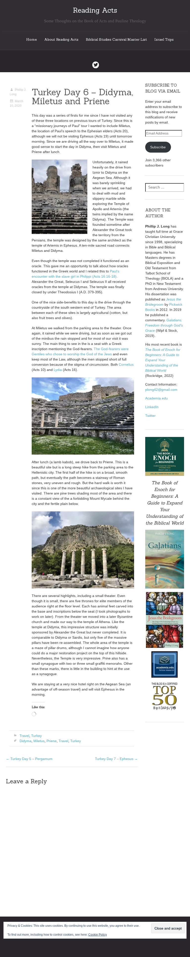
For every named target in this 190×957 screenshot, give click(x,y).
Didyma (25, 741)
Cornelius (126, 364)
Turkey (36, 736)
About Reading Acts (61, 39)
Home (31, 39)
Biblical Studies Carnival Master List (116, 39)
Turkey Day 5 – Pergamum (29, 759)
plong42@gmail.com (161, 390)
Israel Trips (164, 39)
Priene (52, 741)
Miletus (39, 741)
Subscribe (158, 147)
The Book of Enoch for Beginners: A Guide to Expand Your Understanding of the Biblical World (162, 360)
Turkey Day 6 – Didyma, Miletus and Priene (82, 96)
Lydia (58, 370)
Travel (24, 736)
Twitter (150, 416)
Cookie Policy (97, 934)
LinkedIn (152, 407)
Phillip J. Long (18, 92)
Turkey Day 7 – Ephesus (116, 759)
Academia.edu (156, 398)
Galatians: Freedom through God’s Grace (164, 325)
